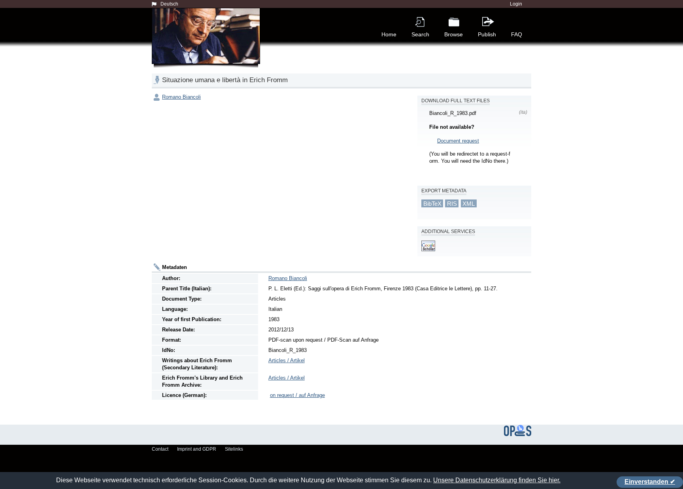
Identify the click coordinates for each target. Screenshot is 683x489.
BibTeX (432, 203)
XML (468, 203)
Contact (160, 449)
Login (516, 4)
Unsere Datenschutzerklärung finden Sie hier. (496, 480)
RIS (452, 203)
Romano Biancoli (181, 97)
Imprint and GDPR (196, 449)
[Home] (207, 45)
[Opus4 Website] (517, 434)
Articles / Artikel (286, 360)
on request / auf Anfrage (297, 395)
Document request (458, 141)
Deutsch (169, 4)
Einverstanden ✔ (650, 481)
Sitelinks (234, 449)
